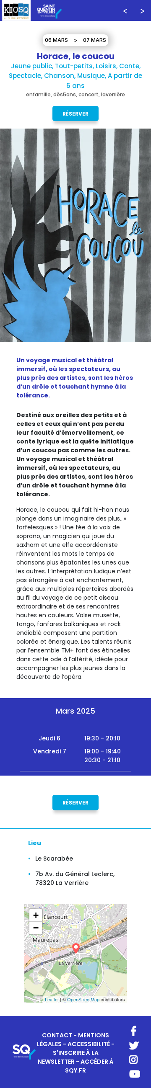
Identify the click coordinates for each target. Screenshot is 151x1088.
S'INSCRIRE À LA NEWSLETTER (68, 1057)
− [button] (36, 928)
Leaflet (52, 999)
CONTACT (57, 1035)
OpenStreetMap (83, 999)
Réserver (75, 113)
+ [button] (36, 915)
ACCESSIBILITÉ (89, 1044)
